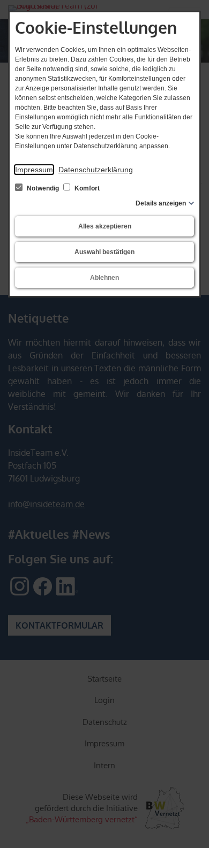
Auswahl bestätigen (104, 252)
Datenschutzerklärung (95, 169)
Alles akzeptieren (104, 226)
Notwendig (43, 188)
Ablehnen (104, 277)
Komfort (86, 188)
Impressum (34, 169)
